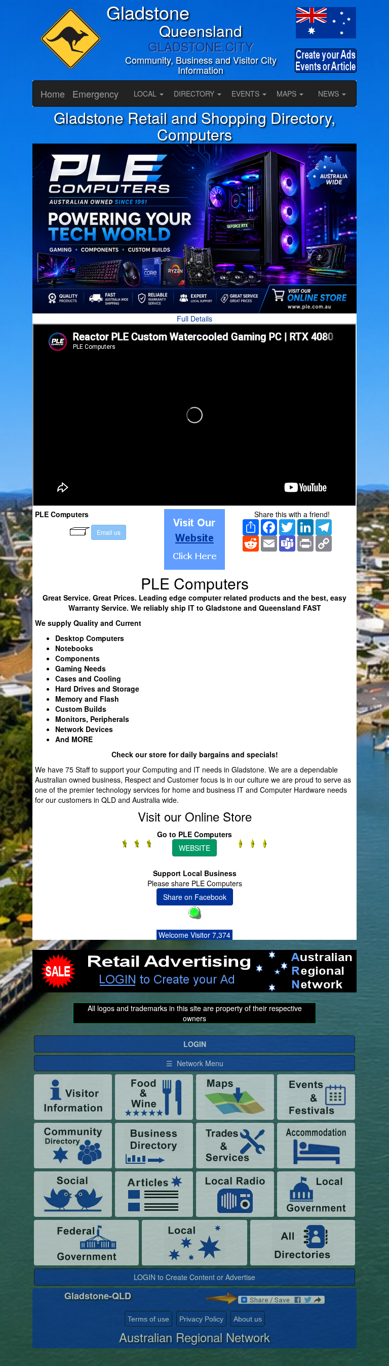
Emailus (109, 532)
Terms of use (148, 1319)
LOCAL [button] (146, 93)
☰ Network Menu (194, 1063)
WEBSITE (194, 848)
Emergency (95, 93)
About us (248, 1319)
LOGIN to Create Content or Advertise (194, 1277)
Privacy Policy (201, 1319)
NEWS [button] (329, 93)
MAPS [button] (287, 93)
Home (53, 93)
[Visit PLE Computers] (194, 539)
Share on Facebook (194, 897)
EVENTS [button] (246, 93)
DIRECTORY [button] (195, 93)
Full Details (194, 318)
